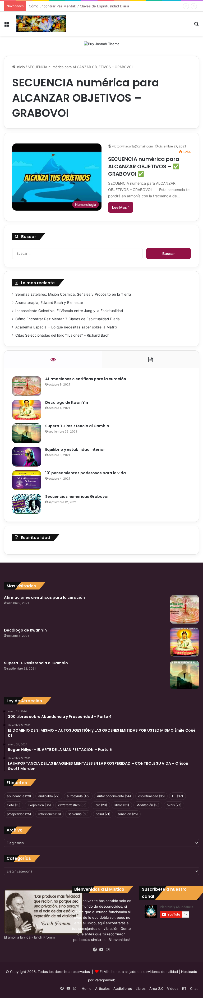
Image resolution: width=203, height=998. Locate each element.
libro (100, 805)
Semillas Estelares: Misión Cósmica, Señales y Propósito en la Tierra (73, 294)
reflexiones (49, 814)
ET (177, 796)
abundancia (19, 796)
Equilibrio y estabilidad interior (75, 449)
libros (121, 805)
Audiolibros (122, 988)
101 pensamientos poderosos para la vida (85, 473)
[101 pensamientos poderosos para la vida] (26, 480)
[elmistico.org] (41, 23)
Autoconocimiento (114, 796)
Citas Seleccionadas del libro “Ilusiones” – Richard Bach (62, 335)
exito (13, 805)
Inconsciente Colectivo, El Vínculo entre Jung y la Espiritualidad (69, 311)
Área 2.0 (156, 988)
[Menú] (6, 26)
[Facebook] (95, 949)
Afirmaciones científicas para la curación (85, 379)
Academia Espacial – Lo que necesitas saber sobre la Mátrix (66, 327)
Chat (194, 988)
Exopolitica (39, 805)
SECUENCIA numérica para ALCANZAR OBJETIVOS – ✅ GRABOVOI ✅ (143, 166)
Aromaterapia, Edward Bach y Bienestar (49, 302)
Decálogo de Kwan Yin (66, 402)
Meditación (147, 805)
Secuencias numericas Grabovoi (76, 496)
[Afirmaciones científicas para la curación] (26, 386)
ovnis (174, 805)
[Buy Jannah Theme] (101, 43)
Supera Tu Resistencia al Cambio (77, 426)
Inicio (20, 67)
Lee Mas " (120, 207)
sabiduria (78, 814)
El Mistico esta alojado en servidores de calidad (139, 971)
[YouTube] (101, 949)
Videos (172, 988)
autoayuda (78, 796)
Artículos (102, 988)
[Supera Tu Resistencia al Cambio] (26, 433)
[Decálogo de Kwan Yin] (26, 410)
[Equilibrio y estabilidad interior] (26, 457)
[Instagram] (108, 949)
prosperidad (19, 814)
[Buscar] (196, 26)
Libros (141, 988)
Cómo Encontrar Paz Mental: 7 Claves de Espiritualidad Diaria (79, 6)
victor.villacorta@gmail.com (132, 146)
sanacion (128, 814)
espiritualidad (151, 796)
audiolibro (48, 796)
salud (103, 814)
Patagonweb (105, 980)
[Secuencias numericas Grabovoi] (26, 504)
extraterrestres (72, 805)
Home (86, 988)
